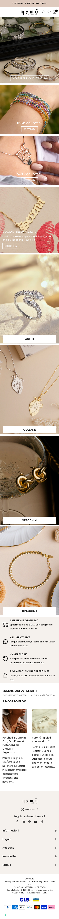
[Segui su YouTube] (35, 822)
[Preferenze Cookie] (5, 915)
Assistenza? (32, 809)
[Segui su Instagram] (23, 822)
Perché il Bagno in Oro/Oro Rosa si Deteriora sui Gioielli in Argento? (14, 745)
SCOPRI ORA (29, 129)
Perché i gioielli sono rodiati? (41, 739)
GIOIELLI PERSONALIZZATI (27, 78)
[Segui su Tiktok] (41, 822)
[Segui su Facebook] (17, 822)
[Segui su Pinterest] (29, 822)
